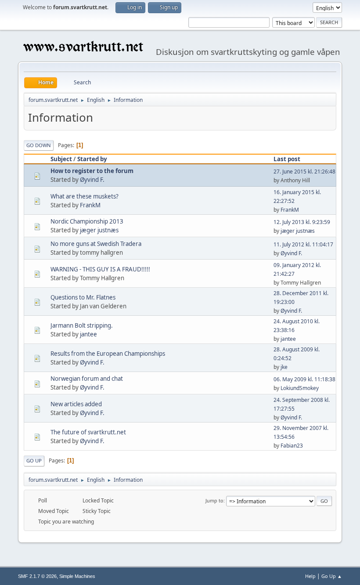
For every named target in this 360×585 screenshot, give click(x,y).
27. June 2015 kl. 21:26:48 (304, 171)
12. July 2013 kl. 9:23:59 (302, 222)
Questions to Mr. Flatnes (82, 297)
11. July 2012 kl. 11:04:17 (303, 244)
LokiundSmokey (300, 388)
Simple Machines (77, 576)
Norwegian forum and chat (86, 379)
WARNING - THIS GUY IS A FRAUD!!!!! (100, 269)
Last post (287, 159)
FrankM (90, 205)
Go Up (34, 460)
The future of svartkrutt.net (88, 432)
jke (284, 367)
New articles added (76, 404)
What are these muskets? (84, 196)
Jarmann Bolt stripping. (81, 325)
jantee (88, 334)
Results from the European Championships (107, 354)
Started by (92, 159)
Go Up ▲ (331, 576)
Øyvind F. (92, 180)
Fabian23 (292, 445)
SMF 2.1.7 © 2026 (37, 576)
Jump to (214, 500)
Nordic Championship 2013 (86, 221)
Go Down (38, 145)
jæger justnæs (99, 230)
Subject (61, 159)
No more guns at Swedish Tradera (95, 244)
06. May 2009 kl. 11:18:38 (304, 379)
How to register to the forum (91, 171)
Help (310, 576)
